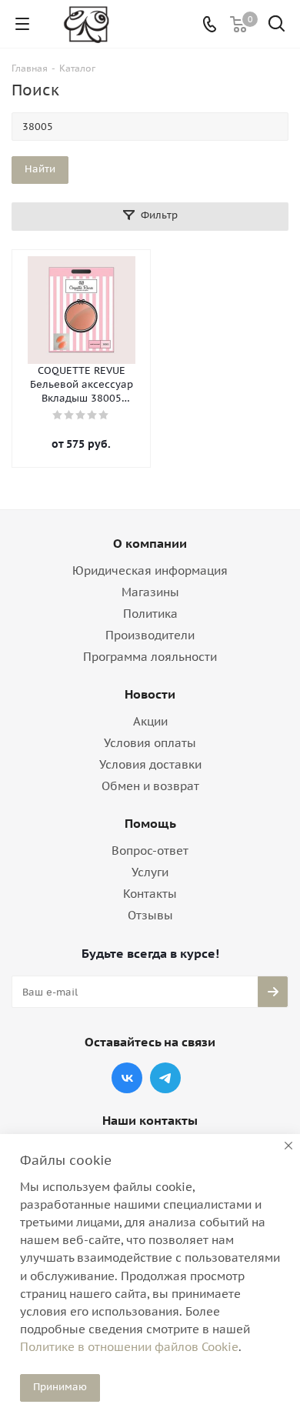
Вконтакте (127, 1077)
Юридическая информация (150, 570)
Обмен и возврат (150, 786)
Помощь (150, 823)
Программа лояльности (150, 656)
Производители (150, 635)
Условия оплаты (150, 743)
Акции (150, 721)
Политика (150, 613)
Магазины (150, 592)
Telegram (165, 1077)
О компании (150, 543)
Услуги (150, 872)
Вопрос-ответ (150, 850)
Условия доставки (150, 764)
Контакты (150, 893)
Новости (150, 694)
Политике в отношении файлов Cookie (129, 1346)
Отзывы (150, 915)
